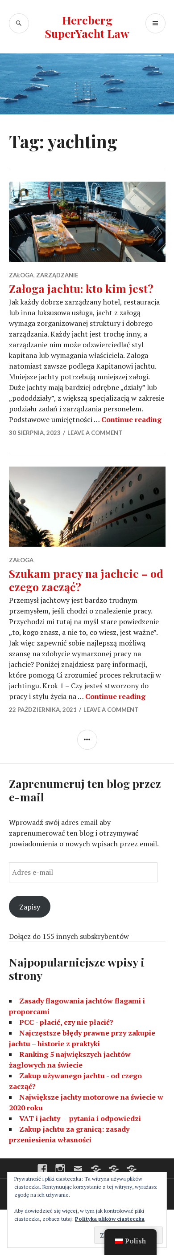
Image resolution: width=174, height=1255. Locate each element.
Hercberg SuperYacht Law (87, 26)
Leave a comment (94, 432)
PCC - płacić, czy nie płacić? (66, 1022)
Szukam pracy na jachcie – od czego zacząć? (86, 580)
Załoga (21, 275)
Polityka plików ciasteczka (110, 1218)
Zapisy (29, 907)
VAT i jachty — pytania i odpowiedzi (80, 1118)
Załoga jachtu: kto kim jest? (81, 288)
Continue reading (131, 419)
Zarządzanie (57, 275)
